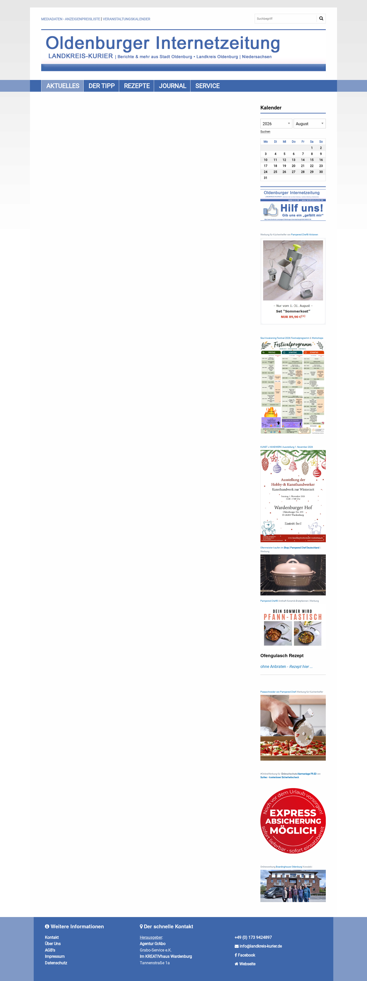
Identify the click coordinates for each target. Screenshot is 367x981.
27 (293, 172)
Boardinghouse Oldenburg (289, 867)
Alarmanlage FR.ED (307, 774)
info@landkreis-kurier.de (260, 946)
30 (321, 172)
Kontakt (52, 937)
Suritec (263, 777)
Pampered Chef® (269, 601)
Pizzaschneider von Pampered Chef (278, 692)
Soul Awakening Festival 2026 (275, 338)
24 (265, 172)
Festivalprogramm (300, 338)
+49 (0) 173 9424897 (253, 937)
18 (275, 166)
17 (265, 166)
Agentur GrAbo (153, 943)
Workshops (317, 338)
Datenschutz (56, 963)
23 (321, 166)
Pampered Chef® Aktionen (304, 234)
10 (265, 160)
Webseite (247, 964)
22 (312, 166)
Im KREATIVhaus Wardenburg (166, 956)
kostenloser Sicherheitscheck (284, 777)
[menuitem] (62, 86)
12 (284, 160)
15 (312, 160)
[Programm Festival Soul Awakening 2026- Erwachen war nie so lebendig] (293, 387)
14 (303, 160)
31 (265, 178)
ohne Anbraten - (286, 666)
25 (275, 172)
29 (312, 172)
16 (321, 160)
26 (284, 172)
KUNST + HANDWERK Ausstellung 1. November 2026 (286, 447)
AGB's (50, 950)
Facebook (246, 955)
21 (303, 166)
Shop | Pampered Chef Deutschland (301, 547)
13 (293, 160)
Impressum (55, 956)
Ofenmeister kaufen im (271, 547)
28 (303, 172)
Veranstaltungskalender (126, 19)
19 (284, 166)
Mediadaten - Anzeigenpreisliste (70, 19)
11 (275, 160)
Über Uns (53, 943)
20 (293, 166)
